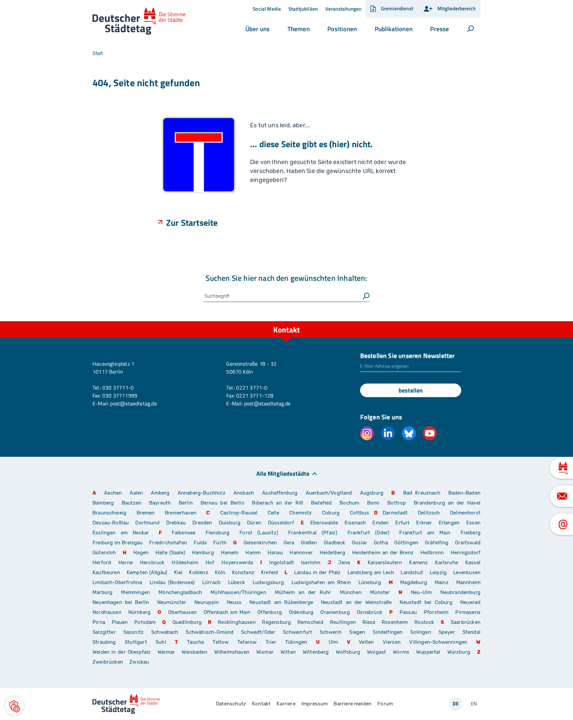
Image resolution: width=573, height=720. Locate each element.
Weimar (166, 652)
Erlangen (449, 523)
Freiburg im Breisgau (118, 543)
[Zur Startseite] (139, 21)
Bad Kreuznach (421, 493)
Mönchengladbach (180, 592)
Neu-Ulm (421, 592)
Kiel (178, 572)
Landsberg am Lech (371, 572)
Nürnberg (139, 612)
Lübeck (238, 582)
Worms (401, 652)
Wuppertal (428, 652)
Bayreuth (160, 503)
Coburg (331, 513)
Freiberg (470, 533)
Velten (366, 642)
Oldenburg (301, 612)
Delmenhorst (465, 513)
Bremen (146, 513)
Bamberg (103, 503)
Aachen (113, 493)
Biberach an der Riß (277, 503)
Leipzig (438, 572)
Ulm (333, 642)
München (350, 592)
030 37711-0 (118, 387)
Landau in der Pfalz (317, 572)
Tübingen (296, 642)
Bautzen (131, 503)
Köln (220, 572)
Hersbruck (152, 563)
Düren (254, 523)
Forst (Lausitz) (258, 533)
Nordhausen (107, 612)
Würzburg (458, 652)
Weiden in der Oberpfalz (123, 652)
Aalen (136, 493)
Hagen (141, 553)
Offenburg (269, 612)
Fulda (200, 543)
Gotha (381, 543)
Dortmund (147, 523)
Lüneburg (369, 582)
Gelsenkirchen (260, 543)
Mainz (442, 582)
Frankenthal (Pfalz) (312, 533)
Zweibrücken (108, 662)
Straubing (104, 642)
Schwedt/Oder (258, 632)
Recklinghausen (237, 622)
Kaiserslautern (385, 563)
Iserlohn (310, 563)
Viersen (392, 642)
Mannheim (468, 582)
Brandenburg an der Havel (447, 503)
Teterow (247, 642)
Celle (273, 513)
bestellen (411, 390)
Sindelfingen (388, 632)
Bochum (349, 503)
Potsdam (145, 622)
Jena (344, 563)
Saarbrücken (465, 622)
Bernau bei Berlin (224, 503)
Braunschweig (109, 513)
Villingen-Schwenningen (438, 642)
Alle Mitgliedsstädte (282, 473)
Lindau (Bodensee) (172, 582)
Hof (210, 563)
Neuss (234, 602)
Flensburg (218, 533)
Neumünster (171, 602)
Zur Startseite (192, 222)
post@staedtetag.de (133, 403)
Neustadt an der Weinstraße (356, 602)
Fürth (219, 543)
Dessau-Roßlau (111, 523)
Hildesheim (185, 563)
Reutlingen (343, 622)
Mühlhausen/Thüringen (238, 592)
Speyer (447, 632)
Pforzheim (436, 612)
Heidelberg (333, 553)
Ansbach (243, 493)
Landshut (412, 572)
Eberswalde (324, 523)
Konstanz (243, 572)
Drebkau (176, 523)
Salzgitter (104, 632)
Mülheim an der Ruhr (303, 592)
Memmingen (135, 592)
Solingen (420, 632)
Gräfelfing (437, 543)
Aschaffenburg (279, 493)
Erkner (424, 523)
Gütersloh (104, 553)
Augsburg (371, 493)
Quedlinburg (187, 622)
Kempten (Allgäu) (147, 572)
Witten (288, 652)
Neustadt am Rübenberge (281, 602)
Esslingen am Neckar (121, 533)
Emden (380, 523)
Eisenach (355, 523)
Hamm (253, 553)
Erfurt (402, 523)
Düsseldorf (281, 523)
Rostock (424, 622)
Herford (102, 563)
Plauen (120, 622)
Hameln (230, 553)
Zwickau (139, 662)
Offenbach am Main (227, 612)
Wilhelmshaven (231, 652)
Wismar (265, 652)
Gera (289, 543)
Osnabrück (369, 612)
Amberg (160, 493)
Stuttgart (136, 642)
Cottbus (359, 513)
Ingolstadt (281, 563)
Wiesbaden (194, 652)
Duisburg (229, 523)
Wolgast (376, 652)
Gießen (309, 543)
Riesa (368, 622)
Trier (271, 642)
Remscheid (310, 622)
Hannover (300, 553)
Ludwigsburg (268, 582)
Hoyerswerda (237, 563)
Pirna (99, 622)
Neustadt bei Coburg (426, 602)
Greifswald (467, 543)
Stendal (471, 632)
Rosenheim (395, 622)
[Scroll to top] (473, 321)
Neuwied (470, 602)
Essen (473, 523)
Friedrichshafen (168, 543)
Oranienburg (335, 612)
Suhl (161, 642)
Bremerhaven (180, 513)
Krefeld (269, 572)
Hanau (275, 553)
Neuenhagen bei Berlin (121, 602)
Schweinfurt (297, 632)
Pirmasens (467, 612)
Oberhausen (182, 612)
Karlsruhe (446, 563)
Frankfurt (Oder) (369, 533)
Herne (125, 563)
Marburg (102, 592)
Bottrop (396, 503)
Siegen (357, 632)
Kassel (472, 563)
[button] (257, 28)
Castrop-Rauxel (239, 513)
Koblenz (198, 572)
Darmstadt (395, 513)
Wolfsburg (348, 652)
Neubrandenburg (460, 592)
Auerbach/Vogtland (329, 493)
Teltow (220, 642)
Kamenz (418, 563)
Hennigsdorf (465, 553)
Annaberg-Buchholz (201, 493)
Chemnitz (300, 513)
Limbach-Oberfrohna (117, 582)
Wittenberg (316, 652)
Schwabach (166, 632)
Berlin (186, 503)
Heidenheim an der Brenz (383, 553)
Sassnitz (133, 632)
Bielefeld (321, 503)
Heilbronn (432, 553)
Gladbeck (334, 543)
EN (474, 703)
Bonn (373, 503)
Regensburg (276, 622)
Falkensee (184, 533)
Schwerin (331, 632)
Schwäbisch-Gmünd (209, 632)
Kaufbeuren (106, 572)
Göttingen (406, 543)
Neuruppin (206, 602)
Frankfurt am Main (424, 533)
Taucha (195, 642)
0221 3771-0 (251, 387)
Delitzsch (429, 513)
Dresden (202, 523)
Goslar (359, 543)
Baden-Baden (464, 493)
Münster (380, 592)
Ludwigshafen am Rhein (321, 582)
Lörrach (211, 582)
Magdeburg (413, 582)
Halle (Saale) (170, 553)
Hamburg (203, 553)
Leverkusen (466, 572)
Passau (408, 612)
